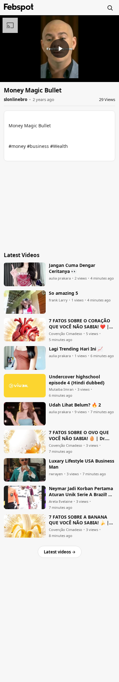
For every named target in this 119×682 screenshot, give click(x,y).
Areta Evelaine (60, 501)
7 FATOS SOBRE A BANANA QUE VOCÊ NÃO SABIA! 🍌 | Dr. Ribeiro (79, 520)
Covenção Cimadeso (65, 334)
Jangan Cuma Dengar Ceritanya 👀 (72, 268)
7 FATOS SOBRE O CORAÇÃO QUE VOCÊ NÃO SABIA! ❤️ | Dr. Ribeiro (79, 324)
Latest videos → (60, 552)
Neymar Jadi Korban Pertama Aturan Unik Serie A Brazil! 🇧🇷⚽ (81, 492)
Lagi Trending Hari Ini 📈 (76, 349)
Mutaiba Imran (61, 389)
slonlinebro (15, 99)
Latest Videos (21, 255)
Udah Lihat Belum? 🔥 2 (75, 405)
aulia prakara (60, 278)
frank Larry (58, 300)
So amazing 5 (63, 293)
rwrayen (56, 474)
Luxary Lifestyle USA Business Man (81, 464)
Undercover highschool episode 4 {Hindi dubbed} (77, 380)
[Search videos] (109, 7)
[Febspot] (19, 7)
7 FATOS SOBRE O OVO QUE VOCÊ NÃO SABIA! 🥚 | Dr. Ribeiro (79, 436)
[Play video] (59, 48)
